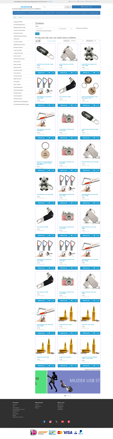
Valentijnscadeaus (18, 93)
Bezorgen (15, 404)
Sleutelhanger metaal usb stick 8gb (66, 260)
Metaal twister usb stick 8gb (90, 162)
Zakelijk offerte (16, 411)
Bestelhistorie (61, 406)
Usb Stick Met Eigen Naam (20, 13)
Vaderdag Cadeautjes (18, 90)
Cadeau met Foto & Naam (62, 13)
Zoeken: (37, 26)
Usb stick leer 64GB (42, 292)
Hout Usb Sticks (17, 61)
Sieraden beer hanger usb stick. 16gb (89, 64)
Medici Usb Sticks (17, 64)
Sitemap (37, 407)
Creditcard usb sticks (18, 53)
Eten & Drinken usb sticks (19, 58)
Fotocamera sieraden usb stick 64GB (66, 292)
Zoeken (20, 17)
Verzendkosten (16, 407)
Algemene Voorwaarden (18, 417)
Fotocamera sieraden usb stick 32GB (66, 227)
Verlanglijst (60, 407)
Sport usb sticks (17, 73)
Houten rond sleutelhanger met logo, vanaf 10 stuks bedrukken (45, 163)
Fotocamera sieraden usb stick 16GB (66, 129)
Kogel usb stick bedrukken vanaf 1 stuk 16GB (89, 357)
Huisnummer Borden (75, 13)
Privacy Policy (16, 414)
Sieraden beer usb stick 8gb (45, 194)
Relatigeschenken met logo (19, 27)
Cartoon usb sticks (18, 50)
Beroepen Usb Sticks (18, 47)
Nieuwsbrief (60, 409)
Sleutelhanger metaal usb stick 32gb (44, 97)
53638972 (50, 1)
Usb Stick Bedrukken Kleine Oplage (35, 13)
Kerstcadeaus (17, 81)
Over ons (15, 412)
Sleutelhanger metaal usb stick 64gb (44, 260)
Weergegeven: (90, 40)
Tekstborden (84, 13)
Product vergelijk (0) (51, 41)
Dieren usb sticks (17, 56)
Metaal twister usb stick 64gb (89, 292)
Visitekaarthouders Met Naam (20, 36)
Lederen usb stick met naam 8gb (90, 129)
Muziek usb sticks (17, 67)
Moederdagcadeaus (18, 87)
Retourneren (38, 406)
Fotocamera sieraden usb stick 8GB (66, 162)
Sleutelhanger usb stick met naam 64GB (45, 325)
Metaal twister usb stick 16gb (66, 64)
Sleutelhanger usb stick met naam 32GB (90, 260)
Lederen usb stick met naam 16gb (45, 64)
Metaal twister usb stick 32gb (89, 227)
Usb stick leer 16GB (64, 96)
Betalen (14, 415)
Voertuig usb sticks (18, 76)
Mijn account (60, 404)
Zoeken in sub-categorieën (82, 28)
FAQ (14, 406)
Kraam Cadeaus (17, 84)
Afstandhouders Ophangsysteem (21, 101)
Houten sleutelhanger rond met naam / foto (89, 97)
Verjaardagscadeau (93, 13)
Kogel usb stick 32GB (88, 324)
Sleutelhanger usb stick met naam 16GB (90, 195)
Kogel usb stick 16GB (65, 324)
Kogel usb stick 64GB (43, 357)
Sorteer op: (66, 40)
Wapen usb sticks (17, 78)
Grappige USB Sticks (50, 13)
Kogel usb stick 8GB (65, 357)
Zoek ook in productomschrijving (44, 30)
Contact (37, 404)
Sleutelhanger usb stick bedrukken (43, 129)
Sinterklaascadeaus (18, 98)
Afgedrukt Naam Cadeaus (19, 44)
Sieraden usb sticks (18, 70)
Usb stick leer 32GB (42, 227)
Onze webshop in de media (19, 409)
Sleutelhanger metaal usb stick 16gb (66, 195)
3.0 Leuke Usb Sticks (18, 41)
